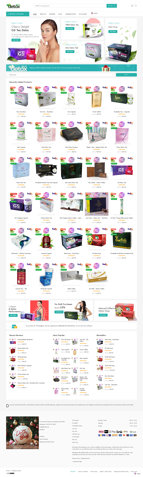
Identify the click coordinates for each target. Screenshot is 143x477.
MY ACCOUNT (83, 14)
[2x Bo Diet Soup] (100, 359)
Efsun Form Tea (21, 183)
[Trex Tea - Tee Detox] (46, 97)
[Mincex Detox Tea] (12, 350)
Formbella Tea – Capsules (122, 112)
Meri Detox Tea (46, 147)
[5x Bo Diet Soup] (100, 368)
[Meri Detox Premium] (71, 133)
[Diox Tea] (75, 371)
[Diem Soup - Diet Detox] (71, 239)
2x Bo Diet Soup (110, 357)
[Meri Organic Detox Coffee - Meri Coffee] (71, 204)
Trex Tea (74, 428)
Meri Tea (74, 439)
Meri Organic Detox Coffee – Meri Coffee (71, 218)
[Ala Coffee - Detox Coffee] (96, 168)
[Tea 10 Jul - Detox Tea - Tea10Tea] (96, 204)
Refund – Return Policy (106, 471)
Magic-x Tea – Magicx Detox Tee (97, 147)
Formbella (75, 423)
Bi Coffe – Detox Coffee (96, 289)
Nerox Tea (75, 442)
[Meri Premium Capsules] (12, 368)
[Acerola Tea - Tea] (21, 274)
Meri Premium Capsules (25, 365)
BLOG (60, 14)
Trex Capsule (72, 112)
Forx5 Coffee (97, 112)
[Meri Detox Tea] (46, 133)
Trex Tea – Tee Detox (46, 112)
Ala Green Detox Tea (71, 183)
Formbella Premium (77, 426)
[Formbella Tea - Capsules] (122, 97)
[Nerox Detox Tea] (122, 133)
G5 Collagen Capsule (21, 218)
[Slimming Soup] (12, 359)
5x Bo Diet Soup (110, 365)
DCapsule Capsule (46, 289)
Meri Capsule (21, 147)
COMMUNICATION (70, 14)
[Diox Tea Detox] (21, 97)
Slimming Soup (22, 357)
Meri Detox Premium (71, 147)
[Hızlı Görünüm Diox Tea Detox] (29, 473)
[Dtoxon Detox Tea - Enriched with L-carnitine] (12, 385)
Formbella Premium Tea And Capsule (46, 183)
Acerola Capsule (46, 253)
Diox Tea (82, 368)
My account (134, 471)
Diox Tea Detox (21, 112)
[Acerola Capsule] (46, 239)
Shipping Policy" (86, 458)
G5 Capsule (75, 420)
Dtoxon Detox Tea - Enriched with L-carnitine (31, 383)
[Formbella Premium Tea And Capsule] (46, 168)
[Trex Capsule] (71, 97)
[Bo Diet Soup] (96, 239)
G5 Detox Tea (122, 183)
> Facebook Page (77, 461)
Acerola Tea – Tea (21, 289)
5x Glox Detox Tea (23, 374)
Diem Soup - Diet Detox (112, 339)
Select (126, 74)
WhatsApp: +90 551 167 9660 (48, 424)
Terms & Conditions (83, 471)
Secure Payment (44, 439)
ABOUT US (43, 14)
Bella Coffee (71, 289)
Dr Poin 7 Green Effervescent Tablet (122, 218)
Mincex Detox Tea (23, 348)
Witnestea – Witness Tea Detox (21, 253)
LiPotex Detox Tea (46, 218)
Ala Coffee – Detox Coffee (96, 183)
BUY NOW (16, 40)
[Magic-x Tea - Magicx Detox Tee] (96, 133)
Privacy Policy (93, 471)
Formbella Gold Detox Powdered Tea (122, 253)
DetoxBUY (42, 429)
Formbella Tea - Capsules (66, 359)
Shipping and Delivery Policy (47, 442)
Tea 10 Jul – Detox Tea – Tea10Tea (96, 218)
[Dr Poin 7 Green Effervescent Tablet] (122, 204)
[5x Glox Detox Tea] (12, 376)
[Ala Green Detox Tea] (71, 168)
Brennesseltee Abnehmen (25, 339)
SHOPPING (52, 14)
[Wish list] (30, 88)
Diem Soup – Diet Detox (71, 253)
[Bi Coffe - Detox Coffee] (96, 274)
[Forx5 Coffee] (96, 97)
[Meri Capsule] (21, 133)
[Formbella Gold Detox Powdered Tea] (122, 239)
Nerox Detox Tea (122, 147)
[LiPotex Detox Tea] (46, 204)
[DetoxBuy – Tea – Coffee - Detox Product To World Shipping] (13, 5)
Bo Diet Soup (97, 253)
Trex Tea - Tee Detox (84, 340)
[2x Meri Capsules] (75, 391)
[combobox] (60, 75)
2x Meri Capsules (82, 389)
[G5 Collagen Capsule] (21, 204)
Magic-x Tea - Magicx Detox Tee (84, 378)
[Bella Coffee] (71, 274)
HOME (35, 14)
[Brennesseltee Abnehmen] (12, 342)
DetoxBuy (42, 436)
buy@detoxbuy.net (44, 427)
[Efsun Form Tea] (21, 168)
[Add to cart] (132, 6)
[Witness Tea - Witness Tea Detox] (21, 239)
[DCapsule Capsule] (46, 274)
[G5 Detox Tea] (122, 168)
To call (110, 6)
